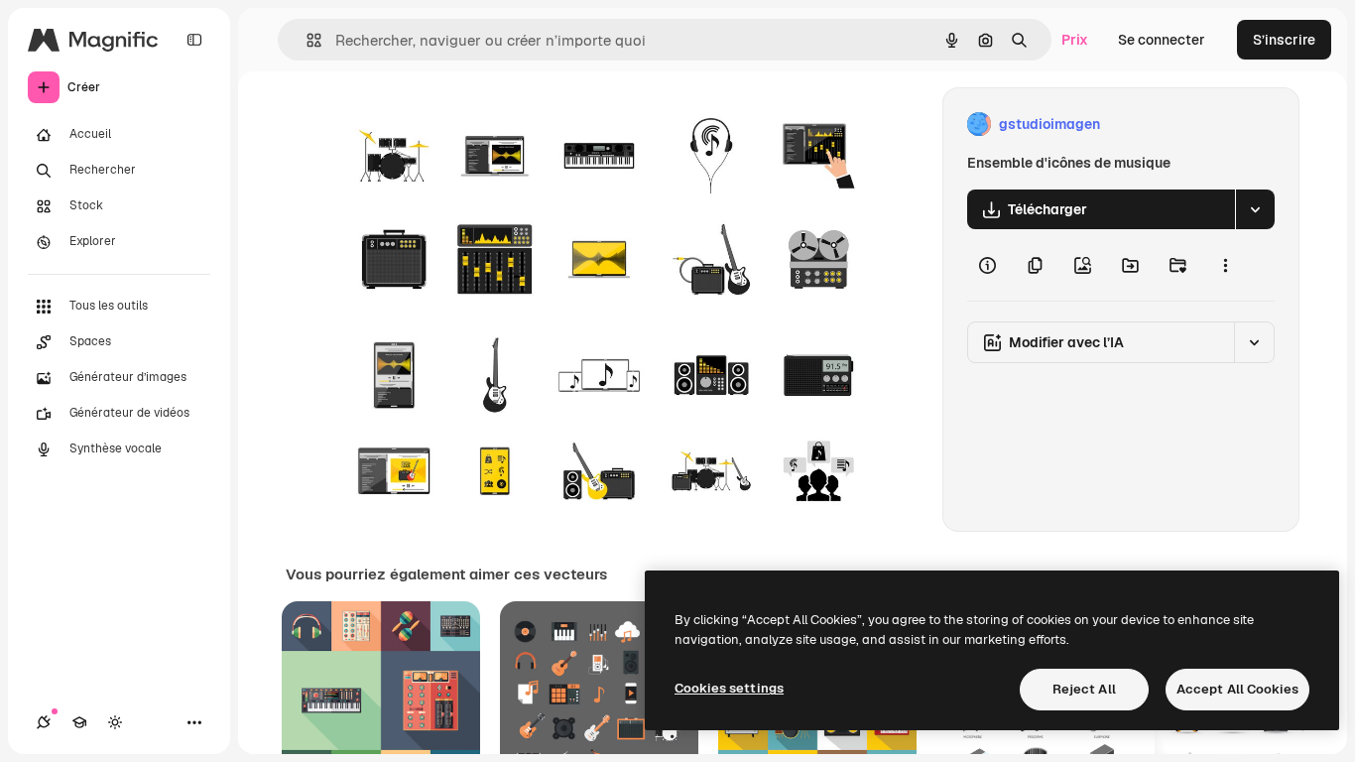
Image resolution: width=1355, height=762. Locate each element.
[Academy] (79, 722)
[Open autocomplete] (306, 40)
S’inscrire (1284, 40)
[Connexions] (44, 722)
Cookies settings (729, 688)
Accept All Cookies (1237, 689)
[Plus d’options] (1225, 265)
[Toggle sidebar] (194, 40)
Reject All (1084, 689)
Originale (460, 124)
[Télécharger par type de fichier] (1255, 209)
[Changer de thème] (115, 722)
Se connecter (1161, 40)
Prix (1074, 40)
